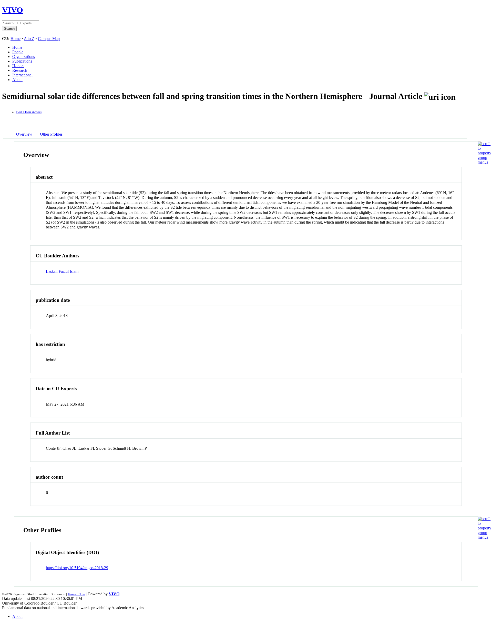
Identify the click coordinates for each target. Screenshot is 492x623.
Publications (22, 61)
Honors (18, 66)
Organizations (23, 56)
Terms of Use (76, 594)
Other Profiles (51, 134)
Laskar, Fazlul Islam (62, 271)
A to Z (29, 38)
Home (15, 38)
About (17, 79)
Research (19, 70)
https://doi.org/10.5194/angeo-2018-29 (77, 568)
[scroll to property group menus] (484, 162)
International (22, 75)
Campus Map (49, 38)
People (17, 52)
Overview (24, 134)
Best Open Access (29, 112)
